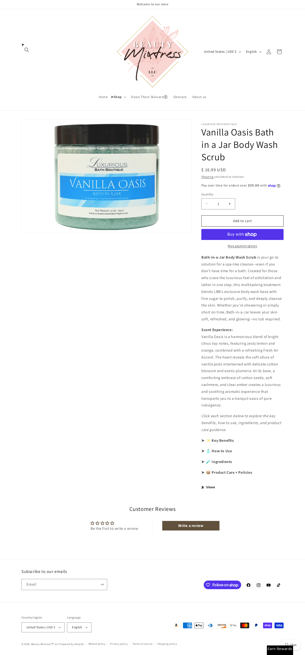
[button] (26, 50)
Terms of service (142, 643)
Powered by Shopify (71, 644)
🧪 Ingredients (219, 461)
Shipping (207, 176)
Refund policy (97, 643)
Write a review (190, 525)
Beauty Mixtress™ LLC (45, 644)
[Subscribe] (102, 584)
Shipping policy (167, 643)
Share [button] (210, 487)
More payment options (242, 246)
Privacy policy (119, 643)
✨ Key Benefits (220, 440)
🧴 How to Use (219, 450)
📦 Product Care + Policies (229, 472)
